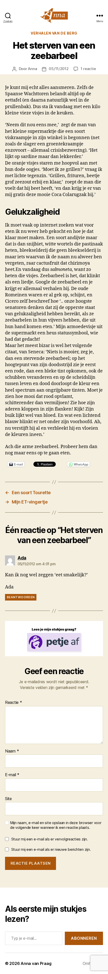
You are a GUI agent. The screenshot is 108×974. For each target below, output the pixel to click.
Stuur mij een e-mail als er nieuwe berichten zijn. (51, 849)
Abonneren (84, 938)
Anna (32, 68)
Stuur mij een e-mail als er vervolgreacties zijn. (49, 839)
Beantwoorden (21, 597)
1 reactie (88, 68)
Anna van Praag (36, 963)
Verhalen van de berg (54, 33)
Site (8, 799)
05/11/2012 (58, 68)
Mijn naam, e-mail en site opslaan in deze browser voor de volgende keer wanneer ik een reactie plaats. (55, 825)
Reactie (13, 702)
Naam (12, 751)
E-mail (12, 775)
